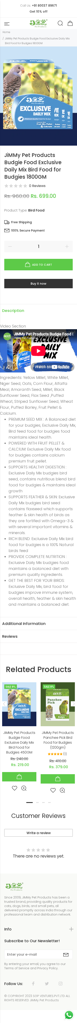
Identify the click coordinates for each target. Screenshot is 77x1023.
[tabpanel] (19, 733)
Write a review (39, 832)
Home (6, 32)
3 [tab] (43, 802)
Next (73, 704)
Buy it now (38, 283)
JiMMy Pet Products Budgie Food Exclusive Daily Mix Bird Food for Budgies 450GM (19, 742)
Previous (4, 704)
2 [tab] (37, 802)
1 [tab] (29, 802)
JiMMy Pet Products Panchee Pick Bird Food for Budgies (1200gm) (58, 740)
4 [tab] (49, 802)
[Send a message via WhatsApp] (69, 1015)
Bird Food (36, 210)
